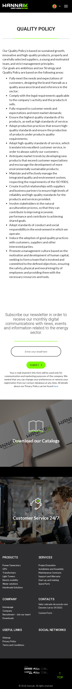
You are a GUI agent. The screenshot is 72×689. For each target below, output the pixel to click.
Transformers (9, 572)
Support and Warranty (49, 576)
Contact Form (45, 613)
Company (7, 610)
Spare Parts (44, 583)
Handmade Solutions (13, 587)
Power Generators (12, 565)
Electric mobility (10, 580)
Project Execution (47, 565)
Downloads (8, 618)
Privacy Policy (9, 641)
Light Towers (9, 576)
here (55, 386)
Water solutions (10, 583)
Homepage (8, 607)
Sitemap (7, 637)
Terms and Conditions (13, 645)
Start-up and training (49, 580)
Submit (35, 365)
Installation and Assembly (51, 569)
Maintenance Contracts (50, 572)
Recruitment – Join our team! (17, 614)
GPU (5, 569)
